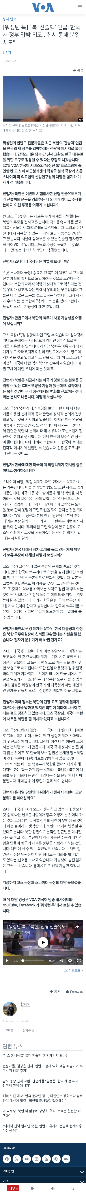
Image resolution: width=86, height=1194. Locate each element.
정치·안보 (9, 19)
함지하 (7, 52)
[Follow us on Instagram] (36, 1159)
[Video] (32, 1188)
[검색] (72, 1188)
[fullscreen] (79, 960)
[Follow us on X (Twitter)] (17, 1159)
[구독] (66, 1159)
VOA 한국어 (22, 932)
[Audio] (52, 1188)
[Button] (78, 70)
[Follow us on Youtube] (26, 1159)
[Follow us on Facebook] (7, 1159)
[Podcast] (56, 1159)
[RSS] (46, 1159)
